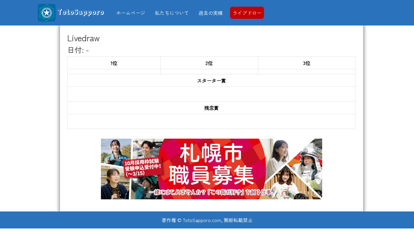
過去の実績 (211, 12)
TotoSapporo (79, 11)
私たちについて (172, 12)
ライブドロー (247, 12)
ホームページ (130, 12)
